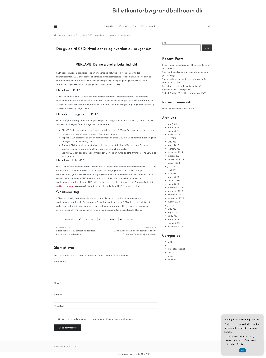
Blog (170, 241)
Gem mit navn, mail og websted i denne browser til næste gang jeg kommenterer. (98, 319)
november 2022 (175, 226)
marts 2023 (173, 219)
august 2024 (174, 163)
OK (242, 350)
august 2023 (174, 201)
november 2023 (175, 191)
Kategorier (108, 26)
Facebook (68, 219)
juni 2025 (172, 141)
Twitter (89, 219)
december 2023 (175, 187)
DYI (169, 245)
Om (134, 26)
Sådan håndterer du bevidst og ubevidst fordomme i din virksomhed (75, 232)
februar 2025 (174, 148)
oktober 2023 (174, 194)
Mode (170, 256)
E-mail (58, 294)
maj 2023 (172, 212)
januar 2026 (173, 131)
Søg (164, 42)
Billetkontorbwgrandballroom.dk (157, 11)
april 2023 (172, 216)
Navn (57, 283)
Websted (59, 306)
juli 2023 (172, 205)
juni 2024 (172, 170)
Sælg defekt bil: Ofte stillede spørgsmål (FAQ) (184, 93)
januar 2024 (173, 184)
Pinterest (109, 219)
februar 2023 (174, 223)
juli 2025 (172, 138)
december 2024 (175, 152)
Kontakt (123, 26)
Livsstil (171, 252)
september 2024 (176, 159)
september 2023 (176, 198)
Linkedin (130, 219)
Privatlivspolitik (148, 26)
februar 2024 (174, 180)
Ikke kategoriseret (176, 249)
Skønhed (172, 259)
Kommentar (61, 261)
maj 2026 (172, 124)
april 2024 (172, 173)
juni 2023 (172, 208)
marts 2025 (173, 145)
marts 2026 (173, 127)
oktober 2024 (174, 156)
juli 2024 (172, 166)
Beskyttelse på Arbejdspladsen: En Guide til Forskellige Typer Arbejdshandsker (135, 232)
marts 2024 (173, 177)
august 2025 (174, 134)
